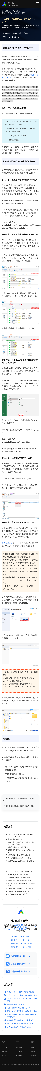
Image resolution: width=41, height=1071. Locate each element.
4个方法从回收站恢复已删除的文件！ (21, 872)
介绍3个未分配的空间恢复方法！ (19, 891)
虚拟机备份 (15, 947)
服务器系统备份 (22, 927)
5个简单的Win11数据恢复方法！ (19, 894)
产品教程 (15, 11)
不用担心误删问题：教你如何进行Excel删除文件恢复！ (21, 1016)
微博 (33, 1051)
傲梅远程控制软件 (19, 971)
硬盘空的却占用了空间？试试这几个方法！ (22, 1011)
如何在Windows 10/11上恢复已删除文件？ (21, 862)
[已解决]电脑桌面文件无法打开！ (18, 1008)
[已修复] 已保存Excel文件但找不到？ (15, 13)
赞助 (33, 1047)
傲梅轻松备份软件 (19, 956)
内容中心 (19, 1051)
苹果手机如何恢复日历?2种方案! (19, 855)
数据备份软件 (24, 778)
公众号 (34, 1055)
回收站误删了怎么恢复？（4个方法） (21, 858)
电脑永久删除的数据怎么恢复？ (19, 847)
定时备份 (26, 940)
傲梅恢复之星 (7, 543)
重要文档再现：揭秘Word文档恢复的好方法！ (21, 884)
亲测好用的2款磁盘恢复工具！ (18, 1004)
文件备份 (14, 936)
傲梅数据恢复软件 (19, 964)
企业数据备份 (19, 925)
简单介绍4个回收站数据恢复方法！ (20, 880)
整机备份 (14, 940)
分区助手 (4, 1047)
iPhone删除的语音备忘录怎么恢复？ (20, 877)
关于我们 (19, 1047)
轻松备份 (4, 1051)
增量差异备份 (28, 943)
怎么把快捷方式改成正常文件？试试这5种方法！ (22, 1000)
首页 (6, 11)
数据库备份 (15, 943)
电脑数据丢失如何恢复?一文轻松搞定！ (21, 1020)
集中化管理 (27, 947)
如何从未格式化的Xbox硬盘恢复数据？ (21, 1023)
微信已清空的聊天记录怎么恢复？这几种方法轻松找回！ (21, 843)
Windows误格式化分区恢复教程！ (20, 875)
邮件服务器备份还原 (20, 929)
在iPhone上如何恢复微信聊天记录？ (20, 1027)
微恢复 (4, 1055)
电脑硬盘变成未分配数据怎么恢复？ (20, 888)
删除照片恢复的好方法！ (16, 839)
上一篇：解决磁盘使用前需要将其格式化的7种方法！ (19, 799)
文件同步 (26, 936)
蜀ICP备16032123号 (32, 1064)
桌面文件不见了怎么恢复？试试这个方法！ (21, 851)
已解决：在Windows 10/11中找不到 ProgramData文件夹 (20, 835)
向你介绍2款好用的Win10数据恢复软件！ (21, 992)
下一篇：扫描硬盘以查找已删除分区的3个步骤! (18, 806)
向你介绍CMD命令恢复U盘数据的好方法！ (22, 995)
